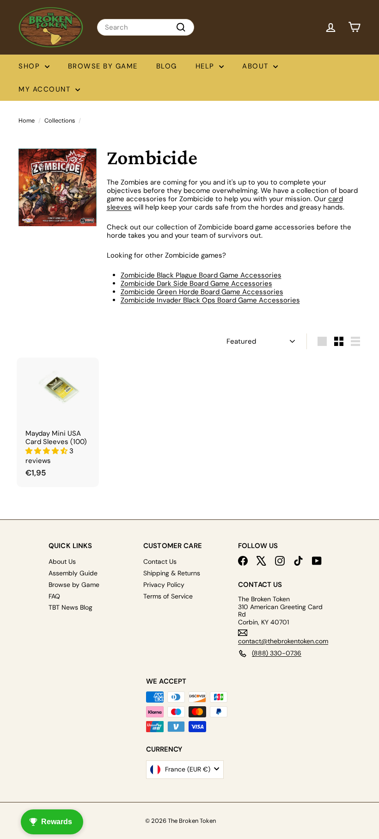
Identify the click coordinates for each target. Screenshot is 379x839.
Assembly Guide (73, 573)
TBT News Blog (70, 607)
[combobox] (145, 27)
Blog (166, 66)
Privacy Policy (163, 584)
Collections (59, 120)
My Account (45, 89)
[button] (47, 451)
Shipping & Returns (171, 573)
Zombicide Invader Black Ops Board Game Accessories (210, 300)
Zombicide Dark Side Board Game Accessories (196, 283)
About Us (62, 561)
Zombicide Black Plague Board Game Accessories (201, 275)
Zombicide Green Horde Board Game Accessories (202, 291)
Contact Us (160, 561)
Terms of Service (168, 596)
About (256, 66)
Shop (30, 66)
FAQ (54, 596)
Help (206, 66)
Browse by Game (103, 66)
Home (26, 120)
